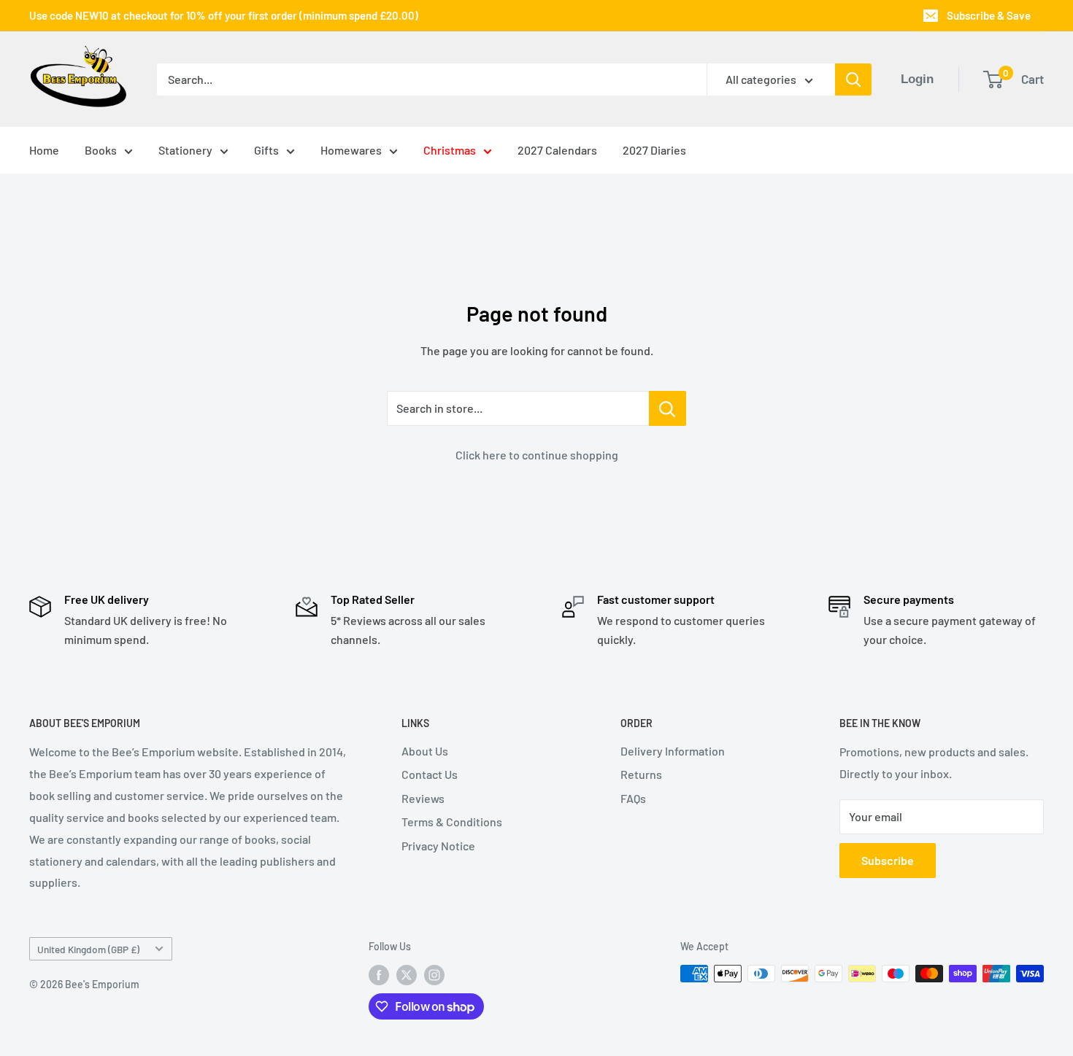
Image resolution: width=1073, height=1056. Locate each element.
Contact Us (429, 774)
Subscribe (887, 860)
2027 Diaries (654, 150)
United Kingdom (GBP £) (88, 949)
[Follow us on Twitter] (406, 975)
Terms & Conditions (451, 821)
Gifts (266, 150)
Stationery (185, 150)
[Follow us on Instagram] (434, 975)
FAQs (633, 798)
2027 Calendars (557, 150)
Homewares (351, 150)
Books (101, 150)
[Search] (853, 79)
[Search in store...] (667, 408)
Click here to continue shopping (536, 455)
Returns (641, 774)
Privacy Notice (438, 846)
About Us (424, 751)
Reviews (423, 798)
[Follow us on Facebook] (379, 975)
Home (44, 150)
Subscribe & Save (989, 15)
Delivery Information (672, 751)
